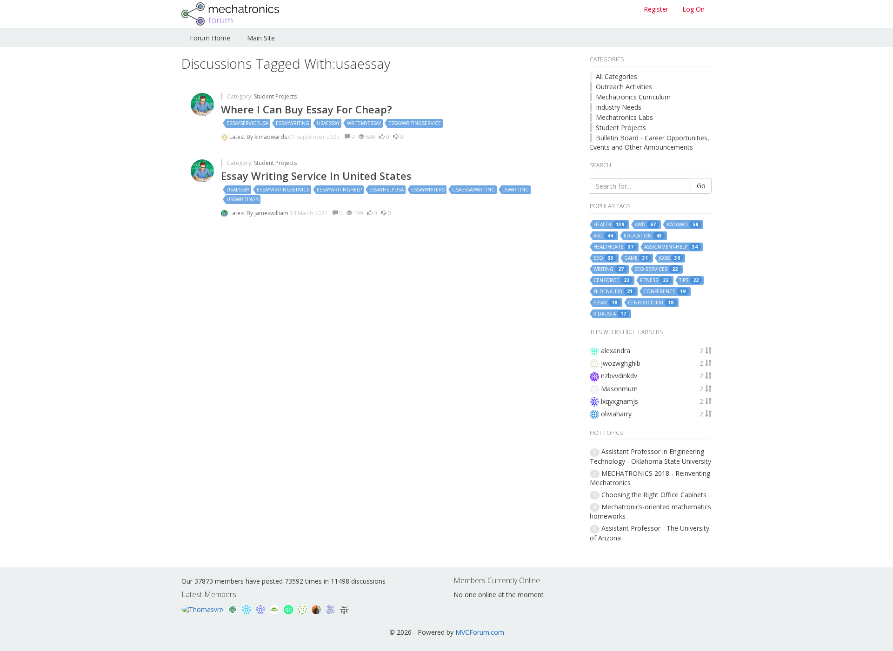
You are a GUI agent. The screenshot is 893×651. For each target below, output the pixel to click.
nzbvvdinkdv (619, 375)
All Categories (616, 76)
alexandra (615, 350)
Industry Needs (618, 107)
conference (664, 291)
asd (603, 235)
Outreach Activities (624, 86)
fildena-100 (613, 291)
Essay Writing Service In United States (316, 176)
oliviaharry (616, 413)
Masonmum (619, 388)
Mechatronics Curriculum (633, 96)
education (643, 235)
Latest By (241, 137)
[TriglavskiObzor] (289, 608)
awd (645, 224)
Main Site (261, 37)
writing (608, 269)
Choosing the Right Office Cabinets (653, 494)
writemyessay (364, 123)
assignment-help (671, 246)
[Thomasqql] (247, 608)
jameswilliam (272, 213)
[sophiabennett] (317, 608)
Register (656, 9)
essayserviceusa (247, 123)
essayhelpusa (386, 189)
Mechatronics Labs (624, 117)
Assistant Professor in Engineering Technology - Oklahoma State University (650, 456)
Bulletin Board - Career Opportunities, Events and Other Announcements (649, 142)
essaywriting (292, 123)
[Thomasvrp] (203, 608)
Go (701, 185)
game (636, 258)
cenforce (611, 280)
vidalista (609, 313)
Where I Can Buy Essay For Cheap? (306, 109)
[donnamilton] (303, 608)
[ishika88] (261, 608)
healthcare (613, 246)
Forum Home (210, 37)
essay (605, 302)
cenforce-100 (650, 302)
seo (603, 258)
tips (689, 280)
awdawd (682, 224)
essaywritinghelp (339, 189)
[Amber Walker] (344, 608)
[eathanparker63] (275, 608)
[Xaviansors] (331, 608)
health (608, 224)
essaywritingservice (414, 123)
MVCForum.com (479, 632)
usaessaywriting (473, 189)
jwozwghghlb (620, 363)
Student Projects (275, 96)
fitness (654, 280)
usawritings (243, 199)
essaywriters (428, 189)
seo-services (656, 269)
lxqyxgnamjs (619, 401)
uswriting (515, 189)
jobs (669, 258)
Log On (693, 9)
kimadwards (271, 137)
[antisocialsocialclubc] (233, 608)
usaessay (328, 123)
